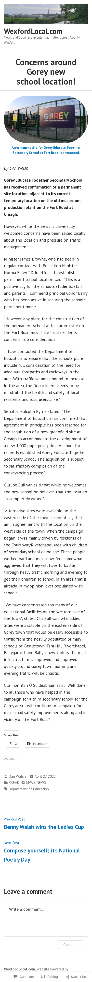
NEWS (41, 782)
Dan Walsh (17, 776)
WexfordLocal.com (33, 31)
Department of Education (29, 789)
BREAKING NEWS (22, 782)
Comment (71, 944)
